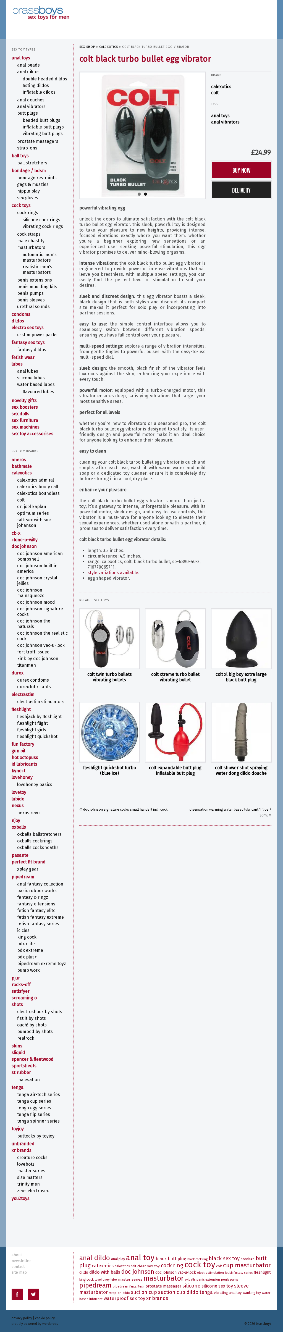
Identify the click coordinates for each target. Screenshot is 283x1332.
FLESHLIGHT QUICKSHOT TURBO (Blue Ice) (109, 770)
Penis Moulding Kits (37, 286)
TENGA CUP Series (34, 1101)
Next (210, 134)
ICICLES (23, 930)
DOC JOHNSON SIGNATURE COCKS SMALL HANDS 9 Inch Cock (125, 809)
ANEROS (19, 459)
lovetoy (19, 792)
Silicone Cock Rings (41, 219)
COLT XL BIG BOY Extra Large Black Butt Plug (241, 677)
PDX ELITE (26, 943)
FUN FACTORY (23, 744)
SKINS (17, 1046)
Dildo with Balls (104, 1272)
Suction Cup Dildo (178, 1292)
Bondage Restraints (37, 177)
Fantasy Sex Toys (28, 342)
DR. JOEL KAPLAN (31, 506)
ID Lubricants (24, 764)
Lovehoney (22, 777)
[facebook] (17, 1295)
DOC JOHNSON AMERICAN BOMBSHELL (40, 556)
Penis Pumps (30, 293)
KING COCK (26, 937)
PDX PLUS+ (27, 957)
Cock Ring (172, 1265)
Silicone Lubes (31, 377)
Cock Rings (27, 212)
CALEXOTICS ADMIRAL (35, 480)
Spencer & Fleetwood (33, 1059)
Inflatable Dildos (39, 92)
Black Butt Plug (171, 1258)
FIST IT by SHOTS (31, 1018)
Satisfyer (21, 991)
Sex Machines (26, 427)
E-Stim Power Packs (37, 334)
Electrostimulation (210, 1273)
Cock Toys (21, 205)
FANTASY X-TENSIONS (36, 904)
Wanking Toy (252, 1293)
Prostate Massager (163, 1286)
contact (18, 1266)
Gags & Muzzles (33, 184)
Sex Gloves (27, 197)
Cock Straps (29, 234)
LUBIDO (18, 799)
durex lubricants (34, 686)
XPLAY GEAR (27, 869)
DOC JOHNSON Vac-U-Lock (41, 645)
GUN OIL (18, 750)
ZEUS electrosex (33, 1190)
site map (19, 1272)
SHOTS (17, 1004)
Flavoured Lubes (38, 391)
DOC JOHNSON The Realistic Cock (42, 635)
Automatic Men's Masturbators (40, 257)
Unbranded (23, 1143)
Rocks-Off (21, 984)
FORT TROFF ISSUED (33, 652)
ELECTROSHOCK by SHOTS (39, 1011)
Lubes (17, 364)
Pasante (20, 855)
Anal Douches (30, 100)
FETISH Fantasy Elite (36, 910)
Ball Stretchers (32, 162)
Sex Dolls (20, 413)
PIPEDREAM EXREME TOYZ (41, 963)
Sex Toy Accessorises (32, 433)
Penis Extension (208, 1279)
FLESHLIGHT (21, 709)
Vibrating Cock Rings (43, 226)
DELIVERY (241, 189)
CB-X (16, 533)
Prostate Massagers (37, 141)
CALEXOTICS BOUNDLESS (38, 493)
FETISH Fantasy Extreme (40, 917)
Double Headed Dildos (45, 79)
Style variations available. (113, 572)
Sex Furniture (25, 420)
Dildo (83, 1272)
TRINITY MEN (28, 1184)
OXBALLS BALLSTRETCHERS (39, 834)
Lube (114, 1279)
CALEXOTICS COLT (125, 1266)
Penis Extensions (34, 280)
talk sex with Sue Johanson (34, 522)
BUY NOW (241, 170)
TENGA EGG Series (34, 1107)
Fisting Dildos (36, 85)
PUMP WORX (28, 970)
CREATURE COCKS (32, 1157)
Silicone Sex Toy (217, 1286)
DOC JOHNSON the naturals (33, 623)
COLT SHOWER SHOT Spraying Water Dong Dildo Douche (241, 770)
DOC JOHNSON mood (36, 602)
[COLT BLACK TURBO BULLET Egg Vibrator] (142, 134)
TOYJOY (18, 1128)
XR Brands (22, 1150)
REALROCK (25, 1038)
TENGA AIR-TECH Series (38, 1094)
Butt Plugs (27, 113)
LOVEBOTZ (26, 1164)
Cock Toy (199, 1265)
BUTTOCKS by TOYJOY (35, 1136)
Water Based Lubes (36, 384)
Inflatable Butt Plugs (43, 127)
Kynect (18, 770)
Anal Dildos (28, 71)
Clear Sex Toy (148, 1266)
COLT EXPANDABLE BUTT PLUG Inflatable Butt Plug (175, 770)
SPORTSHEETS (24, 1065)
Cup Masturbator (247, 1265)
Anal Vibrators (225, 122)
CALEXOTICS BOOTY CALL (37, 486)
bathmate (22, 466)
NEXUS (18, 805)
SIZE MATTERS (30, 1177)
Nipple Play (28, 191)
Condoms (21, 314)
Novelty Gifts (24, 400)
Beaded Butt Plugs (41, 120)
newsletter (21, 1261)
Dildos (18, 321)
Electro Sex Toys (28, 327)
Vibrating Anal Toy (228, 1293)
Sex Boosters (25, 407)
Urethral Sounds (33, 306)
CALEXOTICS (108, 47)
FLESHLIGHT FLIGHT (32, 723)
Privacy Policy (22, 1318)
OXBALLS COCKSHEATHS (38, 847)
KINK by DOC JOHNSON (37, 658)
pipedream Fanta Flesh (128, 1286)
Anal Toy (140, 1257)
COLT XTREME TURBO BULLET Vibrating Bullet (175, 677)
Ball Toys (20, 155)
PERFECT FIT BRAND (29, 862)
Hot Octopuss (25, 757)
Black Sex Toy (224, 1258)
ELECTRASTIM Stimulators (40, 701)
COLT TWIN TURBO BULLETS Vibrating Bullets (109, 677)
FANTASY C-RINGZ (32, 897)
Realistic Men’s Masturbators (37, 269)
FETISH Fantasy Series (38, 923)
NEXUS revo (28, 812)
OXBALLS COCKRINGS (35, 841)
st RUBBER (21, 1072)
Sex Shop (87, 47)
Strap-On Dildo (119, 1293)
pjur (16, 978)
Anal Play (118, 1259)
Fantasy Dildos (31, 349)
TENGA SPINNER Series (38, 1121)
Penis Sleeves (31, 300)
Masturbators (31, 247)
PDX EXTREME (30, 950)
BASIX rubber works (37, 890)
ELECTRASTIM (23, 694)
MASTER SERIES (31, 1170)
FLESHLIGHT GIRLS (31, 729)
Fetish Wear (23, 357)
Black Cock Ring (197, 1259)
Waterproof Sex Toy (124, 1298)
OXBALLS (19, 827)
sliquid (18, 1052)
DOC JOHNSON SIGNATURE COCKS (40, 611)
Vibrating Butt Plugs (43, 133)
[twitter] (33, 1295)
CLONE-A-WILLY (25, 539)
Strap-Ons (27, 148)
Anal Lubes (27, 371)
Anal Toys (220, 115)
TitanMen (26, 665)
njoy (16, 820)
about (17, 1255)
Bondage (248, 1259)
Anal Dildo (94, 1258)
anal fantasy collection (40, 884)
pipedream (23, 876)
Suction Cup (144, 1292)
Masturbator (163, 1278)
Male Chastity (30, 240)
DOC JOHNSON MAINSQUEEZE (30, 592)
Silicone (191, 1286)
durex (17, 673)
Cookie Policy (45, 1318)
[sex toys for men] (40, 8)
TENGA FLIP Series (33, 1114)
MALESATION (28, 1079)
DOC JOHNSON (24, 546)
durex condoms (33, 680)
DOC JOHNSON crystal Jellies (37, 580)
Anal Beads (28, 65)
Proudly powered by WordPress (35, 1324)
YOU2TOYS (21, 1198)
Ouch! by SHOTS (32, 1025)
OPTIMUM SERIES (33, 513)
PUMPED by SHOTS (35, 1031)
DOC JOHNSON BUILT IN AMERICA (37, 568)
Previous (74, 134)
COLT (215, 92)
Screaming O (24, 997)
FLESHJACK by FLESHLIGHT (39, 716)
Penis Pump (229, 1279)
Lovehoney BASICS (34, 784)
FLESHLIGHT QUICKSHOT (37, 736)
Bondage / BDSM (29, 170)
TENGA (17, 1087)
